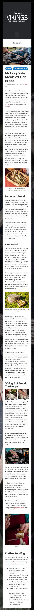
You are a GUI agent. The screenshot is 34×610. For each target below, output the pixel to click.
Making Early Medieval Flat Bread (15, 77)
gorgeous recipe (19, 508)
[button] (11, 394)
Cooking (8, 68)
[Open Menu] (17, 34)
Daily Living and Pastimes (20, 68)
